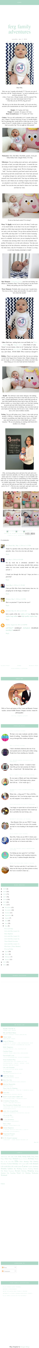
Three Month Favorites (11, 941)
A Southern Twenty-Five (10, 1101)
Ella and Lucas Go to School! (15, 1295)
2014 (4, 905)
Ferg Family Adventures (19, 29)
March (7, 954)
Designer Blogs (24, 1347)
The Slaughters (7, 1072)
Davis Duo (6, 1093)
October (7, 913)
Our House (4, 1171)
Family (35, 1161)
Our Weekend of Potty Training (22, 804)
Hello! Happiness (8, 1047)
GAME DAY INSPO (10, 1030)
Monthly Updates (25, 535)
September (8, 915)
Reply (7, 554)
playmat (19, 349)
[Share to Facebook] (32, 534)
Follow (3, 1184)
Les (7, 559)
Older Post (5, 665)
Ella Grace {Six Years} (19, 833)
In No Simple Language (10, 1138)
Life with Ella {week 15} (11, 936)
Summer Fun (5, 1173)
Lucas (25, 1166)
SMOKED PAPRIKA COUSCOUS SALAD (17, 1113)
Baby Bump (22, 1156)
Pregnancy (11, 1171)
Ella (15, 535)
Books (36, 1159)
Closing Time (9, 1117)
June (6, 923)
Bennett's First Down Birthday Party (18, 1293)
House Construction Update (15, 1082)
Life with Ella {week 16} (11, 931)
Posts (5, 1267)
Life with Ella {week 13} (11, 944)
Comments (6, 1271)
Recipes (17, 1171)
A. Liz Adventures (8, 1119)
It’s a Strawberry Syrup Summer (16, 1057)
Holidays (15, 1163)
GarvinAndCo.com (8, 1055)
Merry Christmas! (10, 1289)
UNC (23, 1173)
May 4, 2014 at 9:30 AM (16, 559)
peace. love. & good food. (10, 1111)
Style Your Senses (8, 1076)
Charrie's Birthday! (11, 1121)
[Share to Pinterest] (34, 534)
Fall (31, 1161)
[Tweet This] (19, 531)
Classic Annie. (7, 1037)
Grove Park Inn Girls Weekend (16, 1053)
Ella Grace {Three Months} (12, 946)
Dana (7, 585)
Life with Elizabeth (8, 1067)
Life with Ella (6, 1166)
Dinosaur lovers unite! (13, 1094)
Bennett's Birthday (23, 1159)
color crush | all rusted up (15, 1049)
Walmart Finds (9, 1038)
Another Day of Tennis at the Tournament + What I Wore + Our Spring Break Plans (16, 1063)
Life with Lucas (16, 1166)
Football (9, 1164)
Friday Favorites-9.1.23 (12, 1073)
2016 (4, 899)
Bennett (15, 1158)
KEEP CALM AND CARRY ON (13, 1097)
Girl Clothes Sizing (17, 731)
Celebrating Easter (16, 282)
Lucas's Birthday (33, 1166)
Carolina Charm (7, 1051)
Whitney (8, 599)
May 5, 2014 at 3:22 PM (18, 599)
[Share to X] (30, 534)
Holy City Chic (7, 1080)
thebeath (8, 611)
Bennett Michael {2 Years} (20, 819)
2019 (4, 892)
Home (19, 2)
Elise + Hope (7, 1124)
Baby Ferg (31, 1156)
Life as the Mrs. (7, 1115)
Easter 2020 (8, 1086)
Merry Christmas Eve (12, 1125)
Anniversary (4, 1156)
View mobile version (19, 668)
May (6, 926)
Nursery (36, 1169)
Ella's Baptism (8, 934)
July (6, 921)
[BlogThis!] (28, 534)
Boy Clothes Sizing (17, 745)
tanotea (8, 625)
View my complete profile (19, 715)
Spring (36, 1171)
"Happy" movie (17, 345)
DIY (12, 1161)
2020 (4, 889)
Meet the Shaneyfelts (9, 1084)
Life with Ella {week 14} (11, 939)
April (6, 951)
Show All (36, 1142)
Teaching (12, 1173)
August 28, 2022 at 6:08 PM (19, 625)
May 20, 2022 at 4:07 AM (19, 611)
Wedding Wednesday (31, 1173)
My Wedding (18, 1169)
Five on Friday (8, 929)
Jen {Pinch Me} (10, 545)
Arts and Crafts (12, 1156)
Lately (23, 1164)
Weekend (4, 1175)
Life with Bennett (32, 1163)
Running (23, 1171)
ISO (20, 1164)
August (7, 918)
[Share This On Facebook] (11, 531)
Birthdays (31, 1158)
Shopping (30, 1171)
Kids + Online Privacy (12, 1102)
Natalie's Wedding (28, 1169)
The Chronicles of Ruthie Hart (12, 1105)
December (8, 907)
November (8, 910)
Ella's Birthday (24, 1161)
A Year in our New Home (13, 1069)
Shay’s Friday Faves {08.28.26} (15, 1034)
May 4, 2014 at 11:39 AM (17, 585)
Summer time (9, 1135)
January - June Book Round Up (16, 1139)
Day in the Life (6, 1161)
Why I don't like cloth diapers (22, 775)
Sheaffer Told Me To (9, 1029)
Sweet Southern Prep (9, 1060)
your (15, 349)
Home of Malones (8, 1041)
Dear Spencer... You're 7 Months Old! (18, 1090)
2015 (4, 902)
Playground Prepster (9, 1134)
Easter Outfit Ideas (11, 1077)
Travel (19, 1173)
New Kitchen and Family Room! (22, 863)
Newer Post (33, 665)
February (7, 957)
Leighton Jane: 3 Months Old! (15, 1098)
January (7, 959)
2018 (4, 894)
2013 (4, 962)
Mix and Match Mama (9, 1033)
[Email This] (26, 534)
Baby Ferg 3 (8, 1159)
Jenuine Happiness (8, 1128)
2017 (4, 897)
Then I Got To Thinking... (11, 1088)
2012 (4, 965)
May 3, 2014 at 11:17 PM (23, 545)
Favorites (3, 1164)
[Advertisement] (9, 1222)
